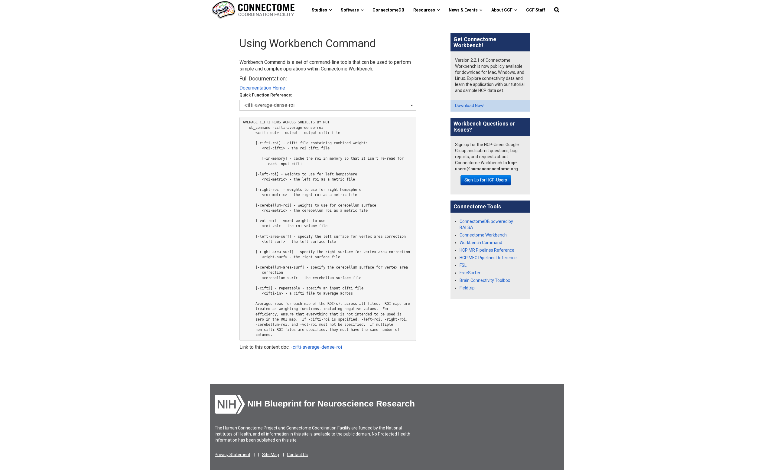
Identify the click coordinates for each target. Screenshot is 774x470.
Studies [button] (320, 10)
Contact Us (297, 454)
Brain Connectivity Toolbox (485, 280)
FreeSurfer (470, 272)
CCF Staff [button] (535, 10)
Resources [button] (425, 10)
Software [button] (351, 10)
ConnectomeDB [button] (388, 10)
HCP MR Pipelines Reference (487, 250)
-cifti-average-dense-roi (316, 347)
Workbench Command (481, 242)
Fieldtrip (467, 288)
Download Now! (469, 105)
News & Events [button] (464, 10)
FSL (463, 265)
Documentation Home (262, 88)
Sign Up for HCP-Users (485, 180)
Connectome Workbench (483, 235)
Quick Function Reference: (265, 95)
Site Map (270, 454)
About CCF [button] (502, 10)
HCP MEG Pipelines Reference (488, 257)
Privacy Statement (232, 454)
